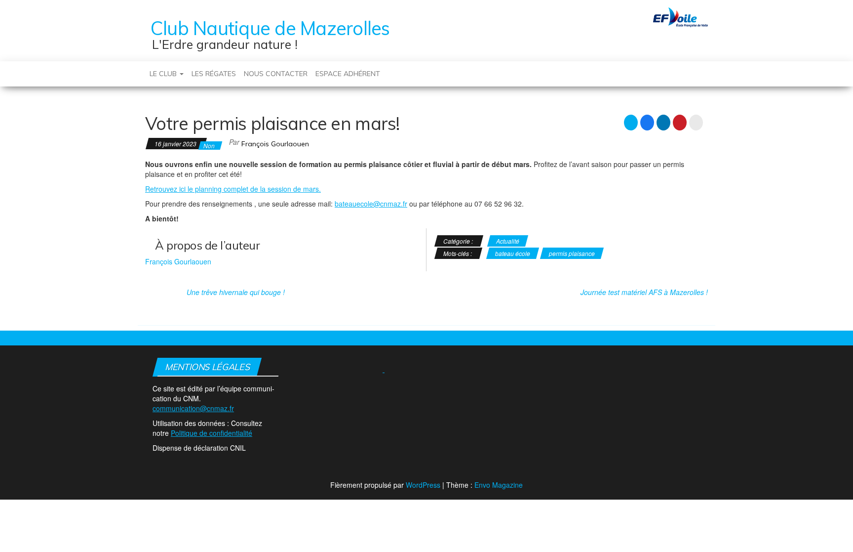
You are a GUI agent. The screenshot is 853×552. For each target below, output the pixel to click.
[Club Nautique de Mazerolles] (142, 68)
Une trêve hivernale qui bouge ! (236, 292)
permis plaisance (572, 253)
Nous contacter (276, 73)
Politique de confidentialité (211, 433)
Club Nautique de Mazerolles (270, 28)
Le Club (164, 73)
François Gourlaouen (275, 143)
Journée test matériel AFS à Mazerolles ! (644, 292)
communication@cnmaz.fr (193, 408)
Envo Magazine (498, 485)
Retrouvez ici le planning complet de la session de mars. (233, 189)
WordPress (423, 485)
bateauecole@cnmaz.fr (371, 204)
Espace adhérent (347, 73)
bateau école (512, 253)
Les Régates (214, 73)
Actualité (507, 241)
